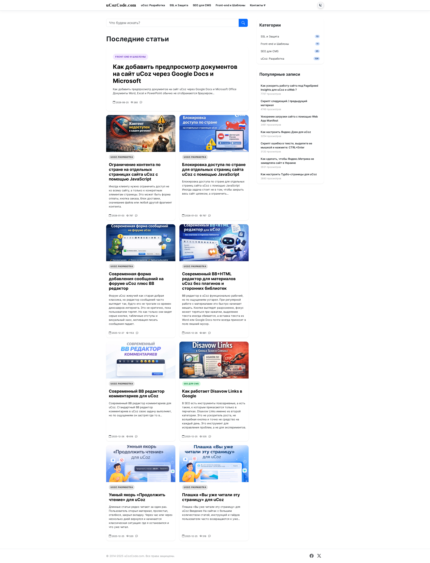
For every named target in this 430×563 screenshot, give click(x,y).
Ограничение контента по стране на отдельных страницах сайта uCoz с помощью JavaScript (136, 165)
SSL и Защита (289, 36)
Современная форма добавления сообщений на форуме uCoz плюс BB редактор (136, 270)
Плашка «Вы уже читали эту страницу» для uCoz (210, 486)
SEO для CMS (191, 372)
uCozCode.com (122, 5)
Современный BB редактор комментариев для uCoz (137, 382)
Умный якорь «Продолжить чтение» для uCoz (137, 486)
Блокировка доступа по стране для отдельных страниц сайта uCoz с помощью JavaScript (206, 165)
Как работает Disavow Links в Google (212, 382)
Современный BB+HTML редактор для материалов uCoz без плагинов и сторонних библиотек (209, 270)
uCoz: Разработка (122, 150)
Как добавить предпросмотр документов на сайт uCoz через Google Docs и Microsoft (177, 70)
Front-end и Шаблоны (130, 56)
